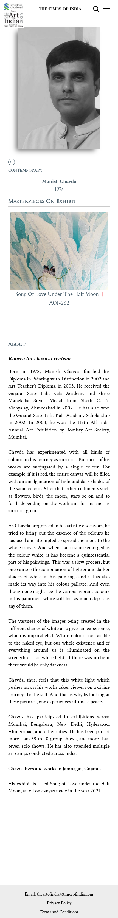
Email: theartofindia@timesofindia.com (59, 894)
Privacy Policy (59, 903)
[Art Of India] (13, 14)
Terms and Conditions (59, 912)
